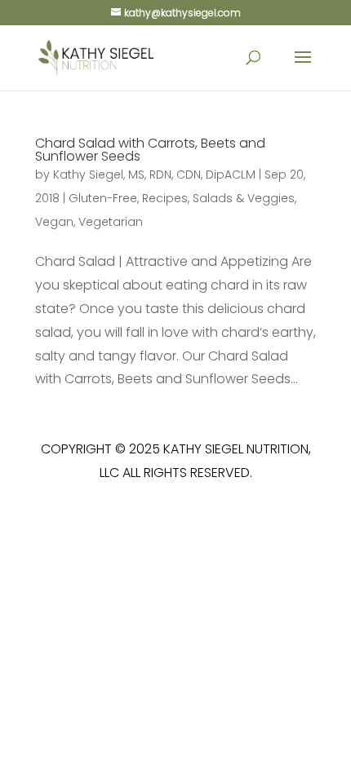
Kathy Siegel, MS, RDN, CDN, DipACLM (154, 174)
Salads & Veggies (244, 198)
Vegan (54, 222)
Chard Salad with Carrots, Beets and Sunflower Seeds (150, 150)
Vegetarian (110, 222)
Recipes (165, 198)
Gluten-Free (103, 198)
